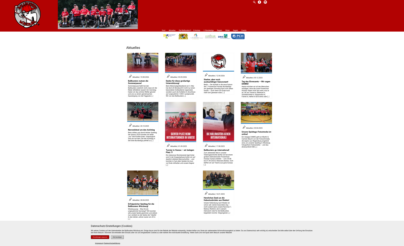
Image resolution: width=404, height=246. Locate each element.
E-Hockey (196, 30)
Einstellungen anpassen (100, 237)
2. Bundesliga (209, 30)
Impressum (99, 243)
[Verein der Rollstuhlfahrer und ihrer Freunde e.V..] (169, 39)
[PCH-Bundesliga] (238, 39)
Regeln (219, 30)
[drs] (224, 39)
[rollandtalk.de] (210, 39)
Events (243, 30)
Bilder (227, 30)
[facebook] (259, 4)
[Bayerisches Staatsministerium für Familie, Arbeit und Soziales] (183, 39)
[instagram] (265, 4)
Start (163, 30)
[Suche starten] (254, 2)
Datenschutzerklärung (112, 243)
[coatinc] (197, 39)
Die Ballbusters (184, 30)
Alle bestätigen (117, 237)
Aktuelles (172, 30)
